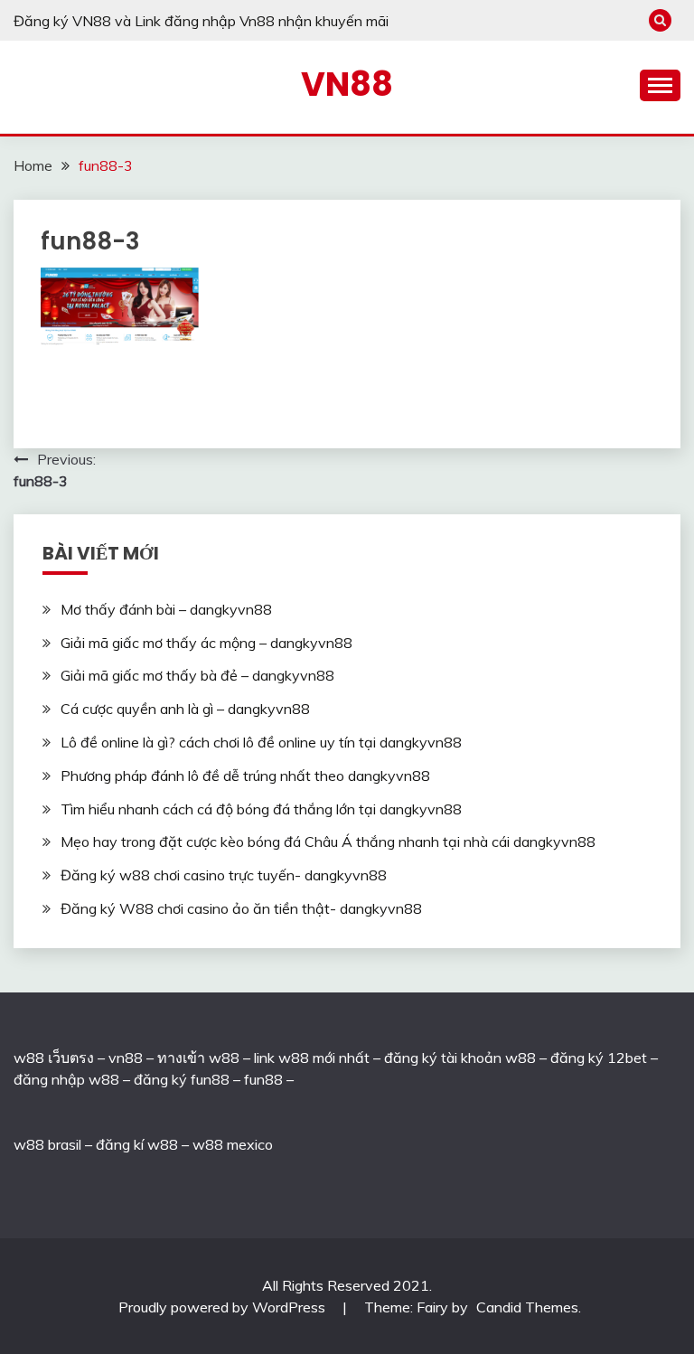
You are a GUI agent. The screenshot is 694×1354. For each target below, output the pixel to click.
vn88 (125, 1057)
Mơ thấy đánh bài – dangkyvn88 (166, 609)
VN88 (347, 84)
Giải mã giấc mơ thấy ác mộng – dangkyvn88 (206, 643)
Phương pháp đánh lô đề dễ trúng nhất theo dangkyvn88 (245, 775)
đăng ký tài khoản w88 (460, 1057)
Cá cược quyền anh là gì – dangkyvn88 (185, 709)
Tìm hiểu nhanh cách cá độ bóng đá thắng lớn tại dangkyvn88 (261, 809)
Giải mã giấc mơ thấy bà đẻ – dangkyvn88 (197, 675)
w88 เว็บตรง (54, 1057)
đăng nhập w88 (66, 1079)
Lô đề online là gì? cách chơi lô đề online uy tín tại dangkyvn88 (261, 742)
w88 (29, 1144)
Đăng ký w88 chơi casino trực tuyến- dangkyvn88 (224, 875)
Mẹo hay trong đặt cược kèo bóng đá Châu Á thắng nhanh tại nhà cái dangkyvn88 (328, 841)
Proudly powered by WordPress (223, 1307)
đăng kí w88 (137, 1144)
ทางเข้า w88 (198, 1057)
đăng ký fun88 (182, 1079)
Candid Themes (527, 1307)
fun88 (263, 1079)
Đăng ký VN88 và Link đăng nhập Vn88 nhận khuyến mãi (201, 21)
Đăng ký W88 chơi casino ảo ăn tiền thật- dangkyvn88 (241, 908)
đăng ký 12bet (598, 1057)
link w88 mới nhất (312, 1057)
